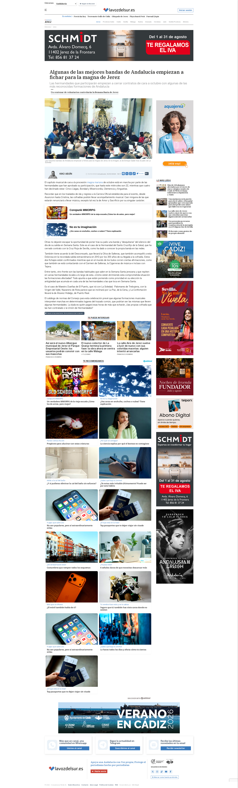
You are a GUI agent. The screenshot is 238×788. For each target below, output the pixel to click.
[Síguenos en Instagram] (157, 771)
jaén (164, 22)
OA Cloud (135, 785)
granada (148, 22)
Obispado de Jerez (120, 16)
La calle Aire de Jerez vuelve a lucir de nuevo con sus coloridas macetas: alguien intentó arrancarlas (180, 214)
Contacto (84, 785)
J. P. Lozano (85, 354)
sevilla (125, 22)
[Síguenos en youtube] (166, 771)
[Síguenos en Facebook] (170, 771)
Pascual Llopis (152, 16)
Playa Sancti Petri (137, 16)
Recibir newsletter (176, 748)
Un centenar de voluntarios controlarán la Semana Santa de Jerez (84, 92)
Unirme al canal (74, 748)
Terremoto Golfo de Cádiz (99, 16)
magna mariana (95, 182)
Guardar (141, 173)
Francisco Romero (54, 357)
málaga (133, 22)
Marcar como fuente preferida (165, 777)
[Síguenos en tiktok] (162, 771)
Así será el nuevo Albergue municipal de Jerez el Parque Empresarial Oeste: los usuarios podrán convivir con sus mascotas (62, 348)
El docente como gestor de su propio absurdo (180, 232)
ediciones (48, 27)
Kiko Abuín (66, 173)
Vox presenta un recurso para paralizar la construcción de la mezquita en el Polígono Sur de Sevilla (180, 224)
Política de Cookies (106, 785)
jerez (98, 22)
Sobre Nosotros (74, 785)
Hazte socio (100, 771)
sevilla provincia (174, 22)
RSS (116, 785)
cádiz (119, 22)
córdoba (157, 22)
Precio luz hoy (80, 16)
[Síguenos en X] (153, 771)
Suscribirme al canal (125, 748)
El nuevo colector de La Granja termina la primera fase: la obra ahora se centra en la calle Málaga (98, 347)
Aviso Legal (94, 785)
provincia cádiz (108, 22)
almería (185, 22)
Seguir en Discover (88, 4)
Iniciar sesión (185, 10)
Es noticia (66, 16)
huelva (140, 22)
